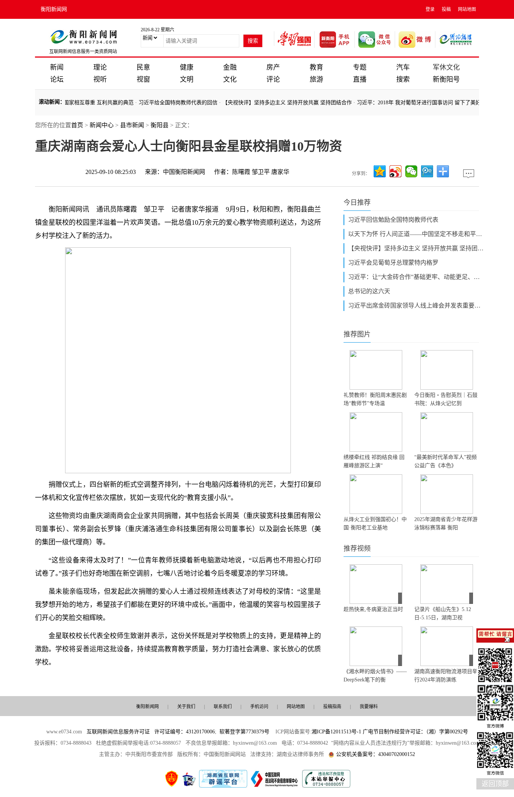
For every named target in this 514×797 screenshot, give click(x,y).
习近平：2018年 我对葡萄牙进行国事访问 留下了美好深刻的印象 (423, 102)
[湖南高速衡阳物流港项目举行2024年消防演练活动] (446, 646)
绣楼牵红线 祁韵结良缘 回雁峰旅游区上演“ (374, 461)
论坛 (57, 79)
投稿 (446, 9)
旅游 (316, 79)
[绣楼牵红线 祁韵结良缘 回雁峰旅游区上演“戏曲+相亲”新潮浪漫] (376, 432)
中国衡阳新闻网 (184, 172)
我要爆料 (369, 706)
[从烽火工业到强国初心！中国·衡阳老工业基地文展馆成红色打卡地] (376, 494)
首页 (77, 125)
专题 (359, 67)
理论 (100, 67)
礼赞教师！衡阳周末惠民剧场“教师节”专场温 (375, 399)
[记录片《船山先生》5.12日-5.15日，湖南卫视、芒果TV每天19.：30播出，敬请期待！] (446, 584)
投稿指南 (332, 706)
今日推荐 (357, 202)
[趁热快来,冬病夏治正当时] (376, 584)
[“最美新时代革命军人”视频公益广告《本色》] (446, 432)
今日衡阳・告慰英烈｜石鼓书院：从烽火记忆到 (446, 399)
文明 (186, 79)
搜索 (403, 79)
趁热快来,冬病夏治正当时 (373, 609)
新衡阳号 (446, 79)
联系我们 (223, 706)
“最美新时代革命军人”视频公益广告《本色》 (445, 461)
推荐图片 (357, 334)
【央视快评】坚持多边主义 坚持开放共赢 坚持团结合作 (278, 102)
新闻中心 (102, 125)
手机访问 (259, 706)
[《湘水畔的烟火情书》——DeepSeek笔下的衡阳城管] (376, 646)
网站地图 (467, 9)
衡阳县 (160, 125)
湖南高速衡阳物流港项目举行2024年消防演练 (446, 676)
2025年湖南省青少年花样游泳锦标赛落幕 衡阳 (446, 523)
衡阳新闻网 (54, 9)
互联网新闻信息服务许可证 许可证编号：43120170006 (151, 732)
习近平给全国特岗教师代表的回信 (169, 102)
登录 (430, 9)
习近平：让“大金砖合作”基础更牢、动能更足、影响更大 (416, 277)
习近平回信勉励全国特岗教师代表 (393, 219)
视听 (100, 79)
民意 (143, 67)
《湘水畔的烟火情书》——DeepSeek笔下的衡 (375, 676)
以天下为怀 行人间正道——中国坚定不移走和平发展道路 (416, 234)
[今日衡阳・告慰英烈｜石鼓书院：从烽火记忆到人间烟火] (446, 370)
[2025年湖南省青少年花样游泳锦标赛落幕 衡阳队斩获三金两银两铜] (446, 494)
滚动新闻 (49, 102)
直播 (359, 79)
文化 (230, 79)
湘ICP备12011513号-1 (336, 732)
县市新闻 (132, 125)
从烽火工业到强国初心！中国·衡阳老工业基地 (375, 523)
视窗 (143, 79)
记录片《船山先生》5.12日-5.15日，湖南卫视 (442, 613)
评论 (273, 79)
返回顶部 (495, 784)
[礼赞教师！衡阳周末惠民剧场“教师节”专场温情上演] (376, 370)
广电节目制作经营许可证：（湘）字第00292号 (415, 732)
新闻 (57, 67)
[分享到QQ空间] (380, 171)
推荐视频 (357, 548)
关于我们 (186, 706)
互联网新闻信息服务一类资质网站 (83, 51)
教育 (316, 67)
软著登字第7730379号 (244, 732)
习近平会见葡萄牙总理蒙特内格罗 (393, 262)
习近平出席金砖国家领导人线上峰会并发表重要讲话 (416, 305)
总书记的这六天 (369, 291)
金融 (230, 67)
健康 (186, 67)
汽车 (403, 67)
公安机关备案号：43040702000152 (375, 754)
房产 (273, 67)
